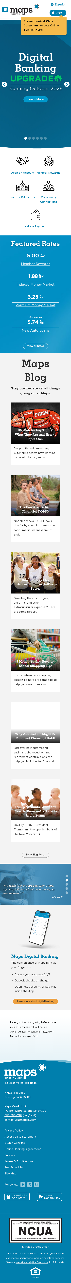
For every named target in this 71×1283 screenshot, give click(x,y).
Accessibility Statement (20, 1137)
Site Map (10, 1173)
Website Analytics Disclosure (32, 1263)
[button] (4, 84)
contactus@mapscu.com (20, 1120)
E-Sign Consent (14, 1143)
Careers (9, 1155)
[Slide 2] (66, 884)
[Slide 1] (66, 880)
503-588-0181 (13, 1115)
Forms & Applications (18, 1161)
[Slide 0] (66, 876)
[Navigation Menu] (5, 10)
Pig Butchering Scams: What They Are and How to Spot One (35, 435)
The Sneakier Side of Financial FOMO (35, 509)
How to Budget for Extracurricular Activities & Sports (35, 584)
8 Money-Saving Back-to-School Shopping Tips (35, 664)
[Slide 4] (66, 892)
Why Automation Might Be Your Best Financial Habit (35, 736)
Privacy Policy (13, 1131)
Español (60, 4)
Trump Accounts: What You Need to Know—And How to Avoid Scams (35, 811)
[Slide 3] (66, 888)
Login (58, 13)
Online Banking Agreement (22, 1149)
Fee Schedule (13, 1167)
